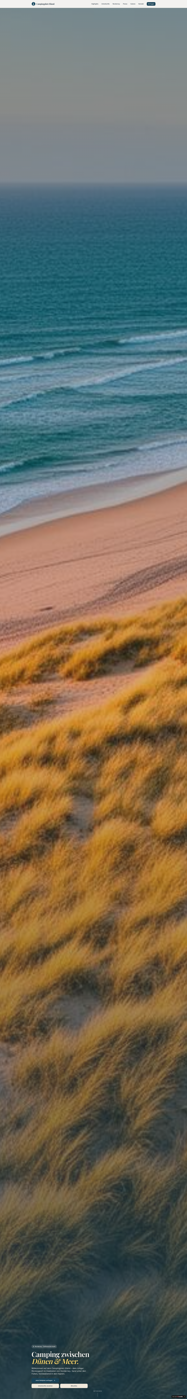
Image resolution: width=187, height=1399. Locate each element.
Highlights (94, 4)
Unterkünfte (105, 4)
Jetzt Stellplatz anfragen (43, 1380)
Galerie (132, 4)
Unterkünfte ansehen (45, 1386)
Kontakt (141, 4)
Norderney (116, 4)
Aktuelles (74, 1386)
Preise (125, 4)
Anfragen (151, 4)
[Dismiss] (184, 1396)
